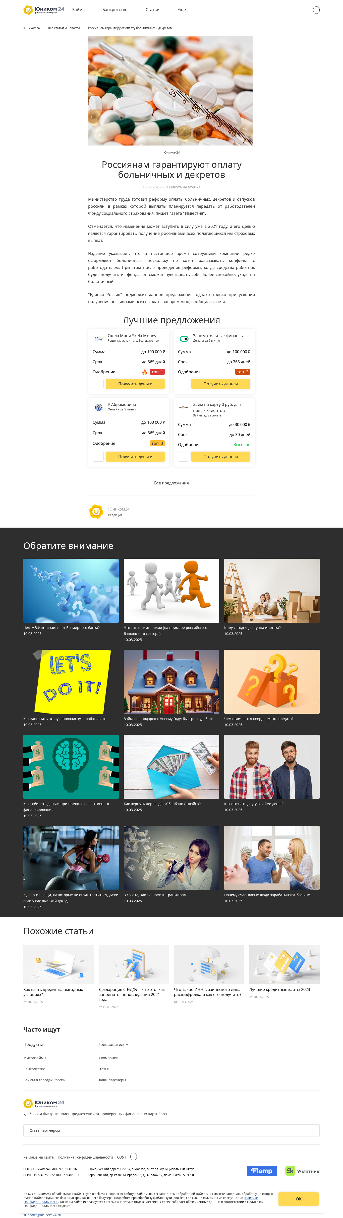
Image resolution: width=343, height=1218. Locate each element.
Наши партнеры (111, 1080)
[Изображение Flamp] (262, 1172)
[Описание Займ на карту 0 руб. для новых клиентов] (183, 457)
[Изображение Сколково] (302, 1172)
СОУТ (121, 1157)
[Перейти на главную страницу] (43, 10)
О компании (108, 1057)
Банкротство (115, 9)
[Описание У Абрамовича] (98, 457)
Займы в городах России (44, 1080)
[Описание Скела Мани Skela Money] (98, 384)
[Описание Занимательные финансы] (183, 384)
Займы (78, 9)
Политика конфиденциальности (85, 1157)
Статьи (152, 9)
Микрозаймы (34, 1057)
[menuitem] (82, 10)
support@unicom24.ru (42, 1214)
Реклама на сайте (38, 1157)
